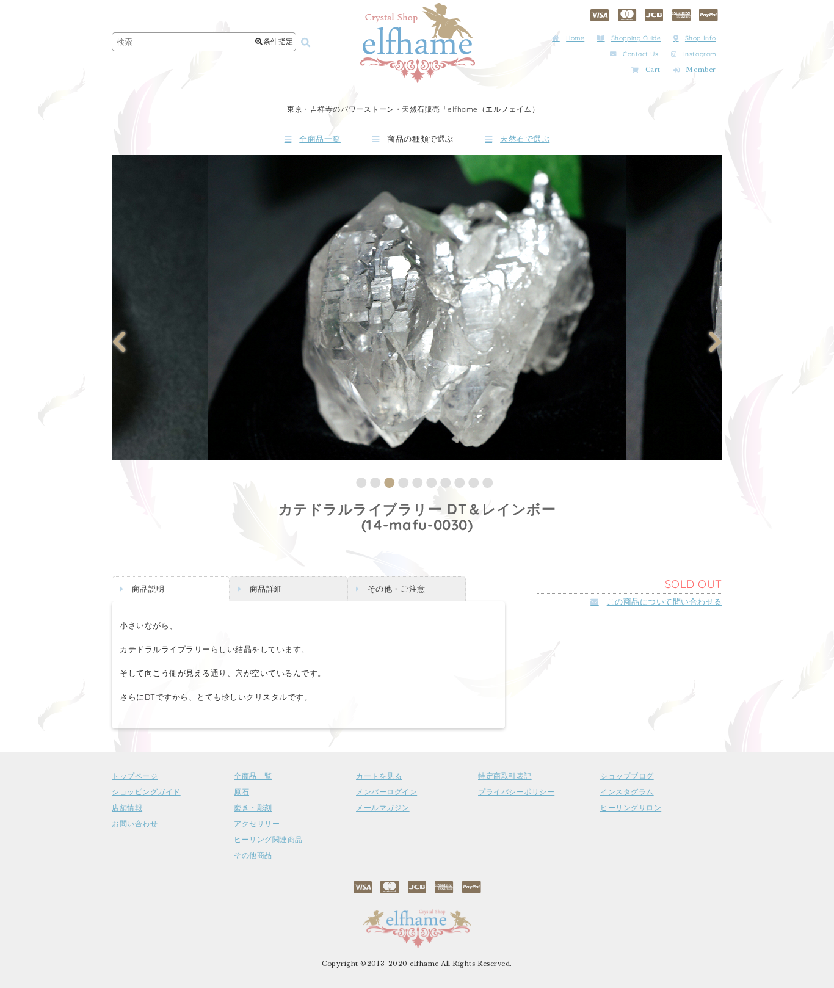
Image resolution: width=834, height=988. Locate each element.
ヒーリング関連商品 (268, 839)
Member (701, 70)
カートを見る (379, 776)
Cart (653, 70)
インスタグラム (627, 792)
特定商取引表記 (505, 776)
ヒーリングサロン (630, 808)
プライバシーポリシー (516, 792)
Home (575, 38)
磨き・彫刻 (253, 808)
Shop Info (700, 38)
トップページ (135, 776)
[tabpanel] (417, 307)
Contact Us (640, 54)
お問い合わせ (135, 823)
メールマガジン (383, 808)
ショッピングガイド (146, 792)
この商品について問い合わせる (664, 601)
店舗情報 (127, 808)
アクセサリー (257, 823)
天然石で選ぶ (524, 139)
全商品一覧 (320, 139)
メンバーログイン (386, 792)
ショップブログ (627, 776)
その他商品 (253, 855)
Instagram (699, 54)
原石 (241, 792)
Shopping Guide (636, 38)
